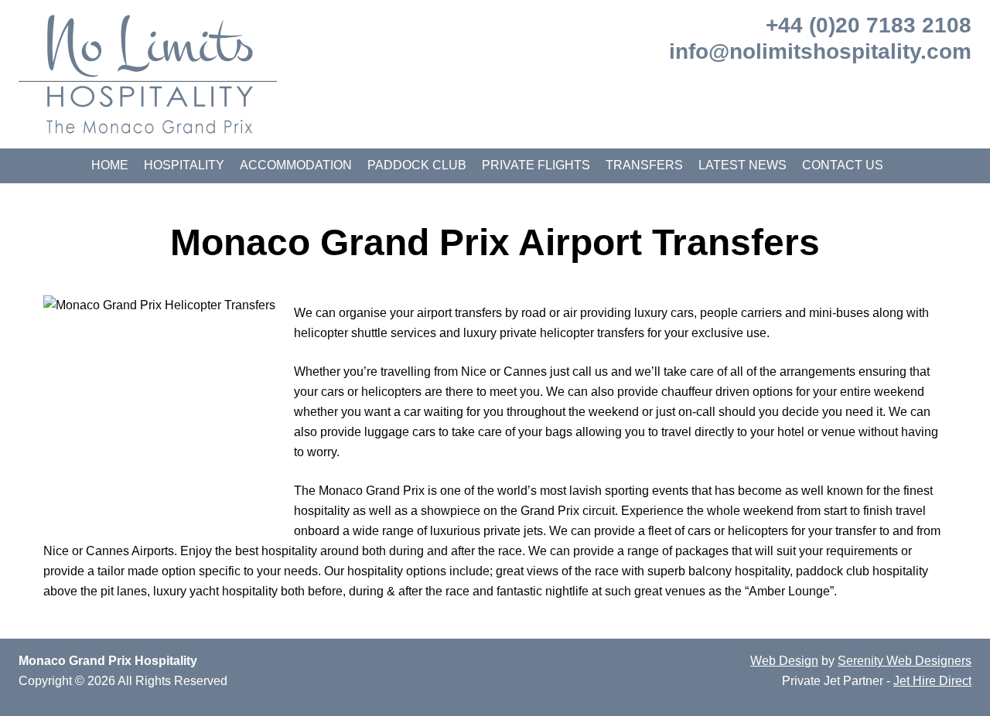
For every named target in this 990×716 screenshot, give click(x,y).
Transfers (644, 165)
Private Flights (536, 165)
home (109, 165)
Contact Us (842, 165)
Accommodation (296, 165)
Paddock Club (416, 165)
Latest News (742, 165)
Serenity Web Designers (904, 660)
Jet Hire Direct (932, 680)
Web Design (784, 660)
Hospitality (184, 165)
